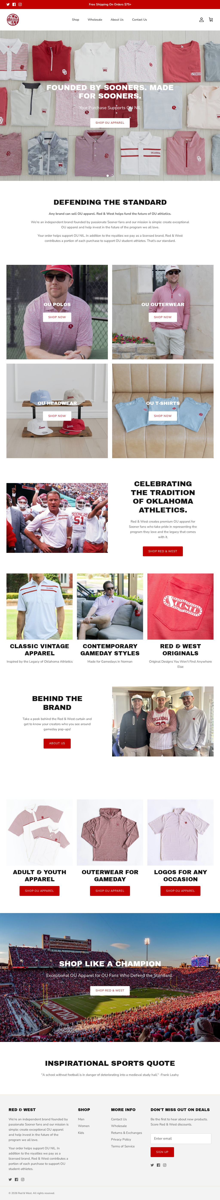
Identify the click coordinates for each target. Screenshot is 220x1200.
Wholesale (95, 20)
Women (84, 1126)
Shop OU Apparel (110, 123)
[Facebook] (14, 4)
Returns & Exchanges (126, 1133)
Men (81, 1119)
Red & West (25, 1193)
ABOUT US (57, 743)
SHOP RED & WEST (162, 551)
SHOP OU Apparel (39, 891)
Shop (75, 20)
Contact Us (139, 20)
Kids (81, 1133)
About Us (117, 20)
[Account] (200, 19)
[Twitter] (8, 4)
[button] (107, 176)
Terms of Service (123, 1146)
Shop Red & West (110, 991)
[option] (110, 105)
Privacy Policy (121, 1139)
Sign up (162, 1152)
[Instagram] (20, 4)
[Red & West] (12, 19)
